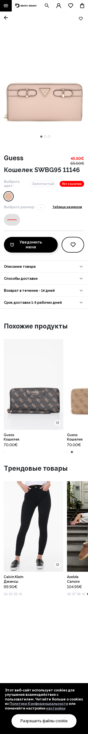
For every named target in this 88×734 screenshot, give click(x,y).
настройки (56, 708)
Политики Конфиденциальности (39, 704)
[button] (44, 266)
